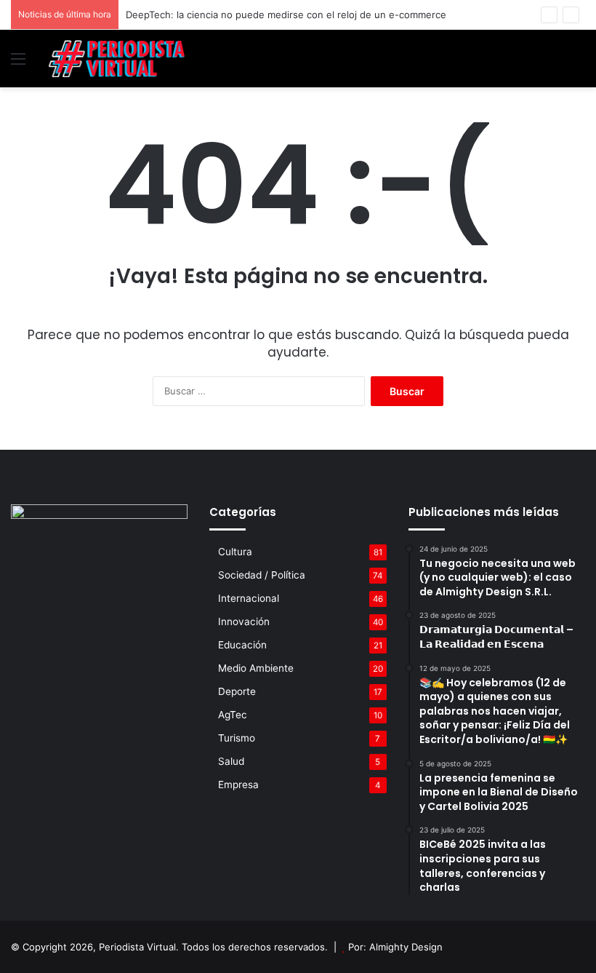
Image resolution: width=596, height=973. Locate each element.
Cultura (235, 551)
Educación (242, 645)
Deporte (237, 691)
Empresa (238, 784)
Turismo (236, 738)
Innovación (244, 621)
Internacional (248, 598)
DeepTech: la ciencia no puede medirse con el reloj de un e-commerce (286, 14)
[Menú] (18, 63)
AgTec (232, 714)
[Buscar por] (578, 63)
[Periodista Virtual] (116, 58)
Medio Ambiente (256, 668)
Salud (231, 761)
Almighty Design (406, 947)
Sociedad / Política (261, 575)
